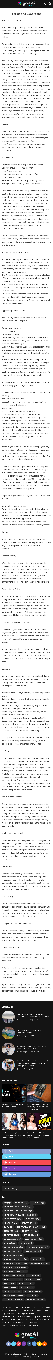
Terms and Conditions (22, 1357)
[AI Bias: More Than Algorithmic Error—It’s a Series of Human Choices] (8, 1049)
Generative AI (13, 1255)
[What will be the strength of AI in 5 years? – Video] (14, 1093)
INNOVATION (39, 1263)
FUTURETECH (12, 1251)
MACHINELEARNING (15, 1271)
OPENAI (33, 1275)
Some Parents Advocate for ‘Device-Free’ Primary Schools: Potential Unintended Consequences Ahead (32, 1063)
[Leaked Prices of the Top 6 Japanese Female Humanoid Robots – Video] (39, 1121)
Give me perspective (15, 1259)
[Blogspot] (44, 1343)
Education (11, 1235)
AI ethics (37, 1203)
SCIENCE (27, 1287)
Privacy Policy (42, 1354)
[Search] (49, 4)
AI (7, 1203)
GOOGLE (37, 1259)
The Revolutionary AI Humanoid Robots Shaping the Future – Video (13, 1135)
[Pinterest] (26, 1162)
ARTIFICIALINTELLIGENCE (18, 1211)
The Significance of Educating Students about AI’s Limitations (31, 1031)
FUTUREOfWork (13, 1247)
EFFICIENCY (31, 1235)
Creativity (29, 1223)
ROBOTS (10, 1287)
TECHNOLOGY (13, 1299)
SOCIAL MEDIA (12, 1291)
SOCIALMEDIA (33, 1291)
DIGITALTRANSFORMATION (31, 1227)
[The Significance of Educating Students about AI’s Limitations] (8, 1033)
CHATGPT (10, 1223)
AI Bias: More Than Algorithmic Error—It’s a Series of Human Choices (33, 1047)
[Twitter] (26, 1156)
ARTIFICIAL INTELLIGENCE (18, 1207)
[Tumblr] (29, 1343)
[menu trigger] (4, 4)
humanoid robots (15, 1263)
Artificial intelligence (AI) (20, 1215)
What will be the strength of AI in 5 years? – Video (13, 1105)
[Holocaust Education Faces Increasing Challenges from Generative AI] (39, 1093)
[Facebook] (26, 1151)
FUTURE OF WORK (38, 1247)
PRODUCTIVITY (12, 1279)
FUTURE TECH (32, 1251)
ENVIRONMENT (34, 1239)
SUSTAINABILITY (14, 1295)
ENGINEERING (12, 1239)
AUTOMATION (12, 1219)
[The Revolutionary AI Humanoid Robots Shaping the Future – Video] (14, 1121)
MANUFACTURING (14, 1275)
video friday (35, 1299)
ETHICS (9, 1243)
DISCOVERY (11, 1231)
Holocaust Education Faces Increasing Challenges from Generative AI (37, 1106)
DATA (8, 1227)
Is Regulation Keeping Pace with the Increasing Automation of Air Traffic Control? (33, 1015)
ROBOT (9, 1283)
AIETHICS (21, 1203)
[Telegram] (26, 1174)
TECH (32, 1295)
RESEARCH (33, 1279)
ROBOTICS (26, 1283)
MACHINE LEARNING (15, 1267)
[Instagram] (26, 1168)
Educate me (29, 1231)
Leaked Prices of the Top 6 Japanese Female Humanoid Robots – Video (38, 1135)
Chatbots (33, 1219)
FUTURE (26, 1243)
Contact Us (35, 1357)
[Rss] (39, 1343)
